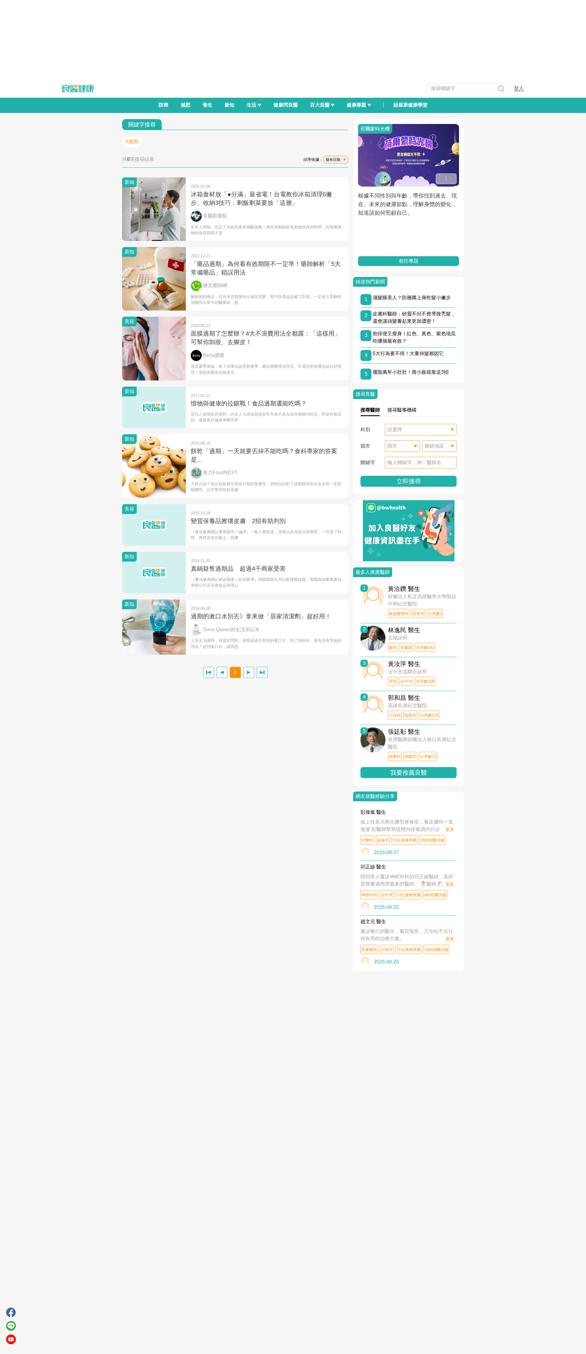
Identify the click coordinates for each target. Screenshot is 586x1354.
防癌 (163, 104)
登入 (519, 88)
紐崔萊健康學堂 (410, 104)
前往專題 (408, 261)
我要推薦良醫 (408, 772)
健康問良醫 (285, 104)
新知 (229, 104)
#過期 (132, 141)
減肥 (185, 104)
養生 (207, 104)
